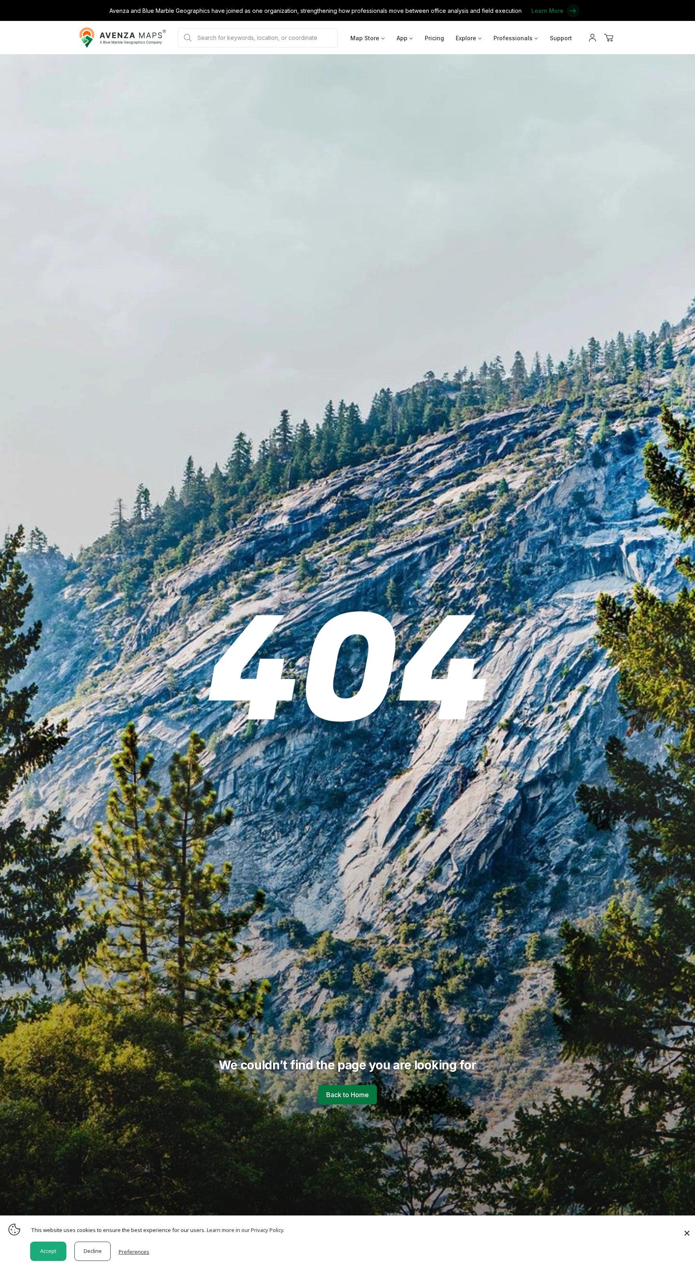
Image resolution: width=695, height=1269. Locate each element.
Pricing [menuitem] (434, 38)
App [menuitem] (402, 38)
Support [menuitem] (561, 38)
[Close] (687, 1229)
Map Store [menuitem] (364, 38)
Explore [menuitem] (466, 38)
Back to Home (347, 1095)
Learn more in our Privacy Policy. (245, 1230)
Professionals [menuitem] (513, 38)
